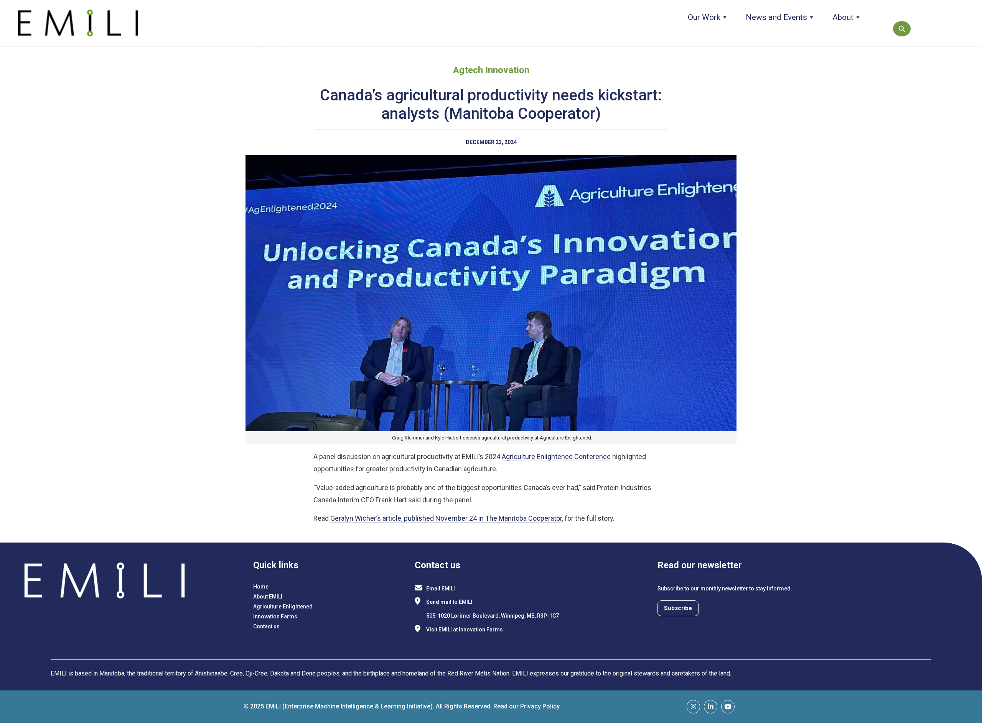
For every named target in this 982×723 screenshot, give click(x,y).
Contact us (266, 626)
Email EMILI (440, 588)
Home (261, 587)
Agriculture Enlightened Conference (556, 456)
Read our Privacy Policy (526, 706)
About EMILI (267, 596)
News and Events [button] (776, 17)
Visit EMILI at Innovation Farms (464, 629)
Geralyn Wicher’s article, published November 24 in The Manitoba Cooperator (446, 518)
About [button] (842, 17)
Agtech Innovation (491, 70)
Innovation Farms (275, 616)
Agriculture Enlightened (283, 606)
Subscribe (678, 608)
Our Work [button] (704, 17)
